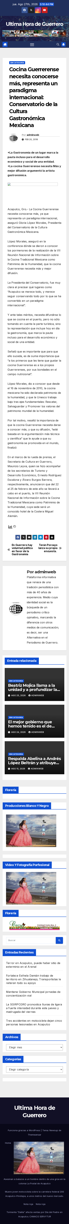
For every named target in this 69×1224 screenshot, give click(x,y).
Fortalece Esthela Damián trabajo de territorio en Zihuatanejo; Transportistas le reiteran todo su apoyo (33, 979)
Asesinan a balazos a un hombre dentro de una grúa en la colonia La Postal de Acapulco (34, 1181)
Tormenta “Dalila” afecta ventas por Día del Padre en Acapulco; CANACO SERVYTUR (34, 1214)
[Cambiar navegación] (32, 44)
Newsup (53, 1130)
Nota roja (28, 1204)
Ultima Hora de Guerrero (34, 24)
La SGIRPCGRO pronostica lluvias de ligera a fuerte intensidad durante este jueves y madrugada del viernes (34, 1008)
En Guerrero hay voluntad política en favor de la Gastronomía (22, 550)
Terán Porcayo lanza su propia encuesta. (47, 548)
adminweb (33, 134)
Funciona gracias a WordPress (24, 1130)
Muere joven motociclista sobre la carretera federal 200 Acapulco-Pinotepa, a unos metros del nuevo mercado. (34, 1193)
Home (8, 1143)
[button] (58, 44)
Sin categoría (17, 63)
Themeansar (34, 1134)
